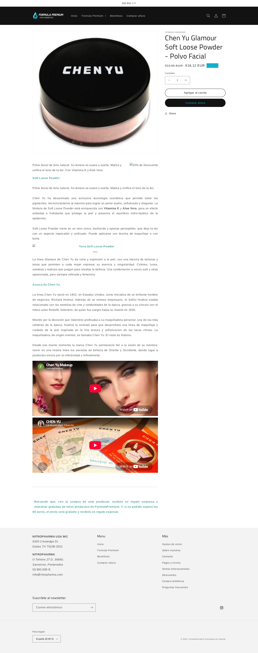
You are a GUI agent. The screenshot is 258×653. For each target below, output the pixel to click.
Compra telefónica (173, 581)
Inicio (100, 544)
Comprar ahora (195, 102)
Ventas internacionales (176, 568)
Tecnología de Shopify (215, 639)
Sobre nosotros (171, 550)
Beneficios (103, 556)
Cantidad (169, 73)
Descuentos (169, 575)
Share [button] (172, 113)
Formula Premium (108, 550)
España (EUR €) (45, 639)
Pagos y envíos (171, 562)
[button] (94, 15)
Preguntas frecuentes (175, 587)
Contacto (167, 556)
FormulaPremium (196, 639)
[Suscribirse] (91, 607)
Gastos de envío (172, 544)
